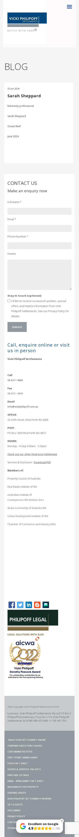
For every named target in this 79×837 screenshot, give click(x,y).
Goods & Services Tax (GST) (24, 769)
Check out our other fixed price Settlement (32, 454)
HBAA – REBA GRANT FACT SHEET (25, 780)
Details (11, 253)
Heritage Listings (18, 775)
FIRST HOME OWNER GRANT (22, 757)
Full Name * (14, 202)
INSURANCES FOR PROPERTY (23, 786)
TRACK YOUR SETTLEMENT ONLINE (26, 739)
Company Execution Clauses (24, 745)
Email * (11, 219)
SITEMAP (12, 827)
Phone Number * (17, 236)
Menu (69, 6)
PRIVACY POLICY (16, 816)
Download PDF (42, 462)
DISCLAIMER (13, 810)
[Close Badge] (62, 821)
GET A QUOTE (15, 804)
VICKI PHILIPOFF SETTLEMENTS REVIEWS (29, 798)
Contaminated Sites (19, 751)
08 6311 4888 (15, 380)
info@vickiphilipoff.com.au (22, 406)
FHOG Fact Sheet (17, 763)
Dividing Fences (16, 792)
